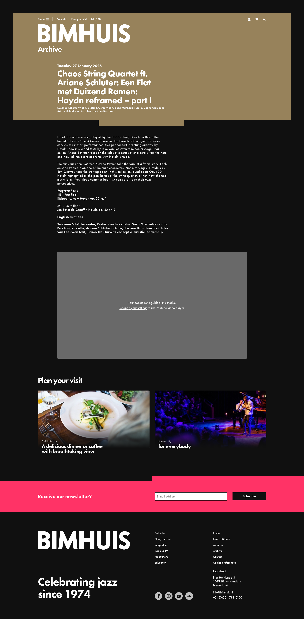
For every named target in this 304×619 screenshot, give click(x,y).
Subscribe (249, 496)
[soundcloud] (189, 596)
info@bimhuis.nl (223, 592)
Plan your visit (79, 19)
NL (92, 19)
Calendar (62, 19)
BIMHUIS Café (221, 539)
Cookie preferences (224, 562)
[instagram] (169, 596)
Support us (161, 545)
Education (160, 562)
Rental (216, 533)
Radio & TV (161, 551)
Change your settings (133, 308)
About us (218, 545)
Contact (217, 556)
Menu (41, 19)
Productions (161, 556)
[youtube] (179, 596)
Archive (50, 49)
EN (99, 19)
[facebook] (158, 596)
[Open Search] (264, 19)
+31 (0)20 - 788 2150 (227, 597)
